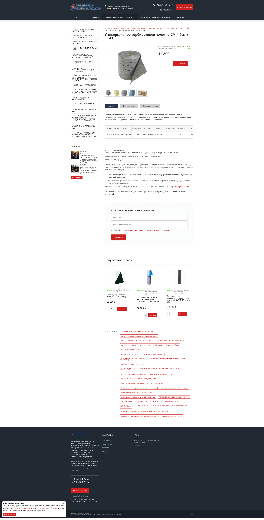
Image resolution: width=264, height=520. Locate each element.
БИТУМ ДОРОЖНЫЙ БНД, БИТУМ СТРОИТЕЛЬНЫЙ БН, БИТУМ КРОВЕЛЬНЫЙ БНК (82, 55)
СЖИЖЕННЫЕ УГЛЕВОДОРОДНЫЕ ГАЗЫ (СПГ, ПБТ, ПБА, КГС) (83, 69)
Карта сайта (117, 514)
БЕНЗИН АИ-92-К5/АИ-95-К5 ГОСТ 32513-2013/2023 (83, 36)
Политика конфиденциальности (81, 514)
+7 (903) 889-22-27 (80, 481)
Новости (95, 17)
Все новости (76, 178)
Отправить (118, 237)
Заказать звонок (165, 10)
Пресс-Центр (107, 444)
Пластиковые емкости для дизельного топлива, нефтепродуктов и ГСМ (146, 374)
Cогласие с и (141, 230)
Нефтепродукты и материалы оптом (119, 17)
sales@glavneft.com (181, 186)
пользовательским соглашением (158, 230)
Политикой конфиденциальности (24, 508)
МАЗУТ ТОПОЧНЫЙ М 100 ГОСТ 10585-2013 (84, 42)
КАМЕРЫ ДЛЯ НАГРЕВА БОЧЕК (84, 85)
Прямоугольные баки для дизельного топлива (137, 392)
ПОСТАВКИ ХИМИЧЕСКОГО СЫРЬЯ (83, 63)
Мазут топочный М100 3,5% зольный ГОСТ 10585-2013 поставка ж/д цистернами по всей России (88, 170)
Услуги (104, 451)
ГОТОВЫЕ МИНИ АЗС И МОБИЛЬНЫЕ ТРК (81, 98)
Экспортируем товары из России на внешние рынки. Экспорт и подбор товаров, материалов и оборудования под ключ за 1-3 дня (89, 158)
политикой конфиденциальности (133, 230)
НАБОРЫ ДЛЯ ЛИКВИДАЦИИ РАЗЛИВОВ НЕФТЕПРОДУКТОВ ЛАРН (83, 126)
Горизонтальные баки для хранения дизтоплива (138, 379)
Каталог (137, 446)
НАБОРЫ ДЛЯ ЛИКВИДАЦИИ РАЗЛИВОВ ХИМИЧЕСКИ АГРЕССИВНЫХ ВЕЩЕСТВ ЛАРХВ (84, 134)
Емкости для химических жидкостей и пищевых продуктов (142, 383)
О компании (79, 17)
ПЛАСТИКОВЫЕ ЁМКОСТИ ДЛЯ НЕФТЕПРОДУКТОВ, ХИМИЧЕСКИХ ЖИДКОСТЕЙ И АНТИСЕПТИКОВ (84, 91)
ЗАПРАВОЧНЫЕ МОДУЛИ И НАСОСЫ (83, 104)
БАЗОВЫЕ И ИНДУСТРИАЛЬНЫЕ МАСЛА (84, 49)
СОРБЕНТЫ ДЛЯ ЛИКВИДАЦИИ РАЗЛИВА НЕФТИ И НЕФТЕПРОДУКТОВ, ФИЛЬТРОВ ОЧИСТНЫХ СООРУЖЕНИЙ (84, 118)
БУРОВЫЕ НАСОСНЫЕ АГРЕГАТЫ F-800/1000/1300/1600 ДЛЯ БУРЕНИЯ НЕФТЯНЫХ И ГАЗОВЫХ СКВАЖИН (84, 78)
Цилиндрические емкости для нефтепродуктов (138, 397)
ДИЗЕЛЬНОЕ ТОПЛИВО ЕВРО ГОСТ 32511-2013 (83, 30)
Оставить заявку (184, 7)
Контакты (180, 17)
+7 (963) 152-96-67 (164, 5)
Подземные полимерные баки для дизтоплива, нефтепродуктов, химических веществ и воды (154, 388)
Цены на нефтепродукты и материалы (155, 17)
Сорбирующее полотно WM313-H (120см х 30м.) (116, 296)
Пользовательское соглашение (103, 514)
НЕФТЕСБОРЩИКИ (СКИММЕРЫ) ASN (84, 110)
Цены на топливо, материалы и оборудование (146, 441)
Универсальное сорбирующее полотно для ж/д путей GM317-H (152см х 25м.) (178, 299)
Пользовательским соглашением (46, 508)
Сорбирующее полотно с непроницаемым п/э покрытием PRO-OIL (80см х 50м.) (148, 300)
